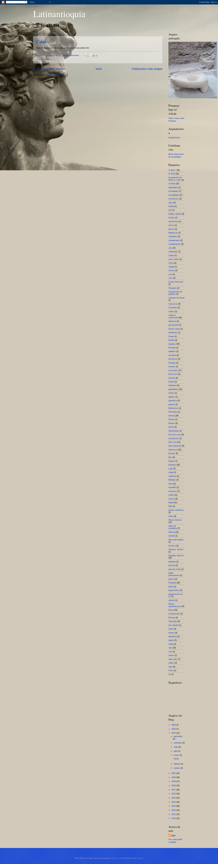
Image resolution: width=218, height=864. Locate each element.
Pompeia (172, 583)
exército (171, 378)
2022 (174, 733)
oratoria (171, 536)
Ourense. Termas (175, 549)
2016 (174, 794)
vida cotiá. (172, 659)
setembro (178, 743)
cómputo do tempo (176, 298)
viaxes (171, 655)
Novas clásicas (175, 520)
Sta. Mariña (173, 625)
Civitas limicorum (175, 282)
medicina (172, 476)
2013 (174, 806)
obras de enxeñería (172, 527)
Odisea (171, 532)
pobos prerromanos (173, 574)
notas (170, 516)
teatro (170, 629)
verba (170, 644)
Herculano (172, 412)
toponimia (172, 636)
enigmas (172, 344)
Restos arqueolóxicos (174, 605)
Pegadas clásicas (176, 555)
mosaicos (172, 491)
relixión (171, 600)
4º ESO (171, 174)
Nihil (170, 506)
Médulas (172, 480)
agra (173, 835)
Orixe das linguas (175, 540)
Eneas (171, 336)
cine (170, 274)
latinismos (172, 450)
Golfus (171, 393)
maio (176, 747)
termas (171, 633)
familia (171, 382)
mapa (170, 472)
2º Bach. (172, 170)
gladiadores (173, 389)
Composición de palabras (175, 293)
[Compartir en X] (90, 55)
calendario (172, 236)
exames (171, 366)
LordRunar (115, 858)
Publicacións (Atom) (55, 75)
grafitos (171, 397)
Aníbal (171, 206)
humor (171, 427)
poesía (48, 59)
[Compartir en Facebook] (93, 55)
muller (171, 495)
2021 (174, 773)
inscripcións (173, 438)
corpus (171, 311)
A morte (171, 183)
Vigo (170, 667)
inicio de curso (174, 434)
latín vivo (172, 442)
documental (173, 325)
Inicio (99, 68)
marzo (177, 755)
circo (170, 278)
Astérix (171, 217)
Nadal (170, 502)
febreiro (177, 764)
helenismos (173, 408)
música (171, 499)
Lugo (170, 468)
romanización (174, 614)
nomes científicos (176, 510)
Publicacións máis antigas (147, 68)
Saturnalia (172, 621)
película (171, 565)
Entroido (172, 348)
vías (170, 651)
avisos (171, 225)
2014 (174, 802)
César (171, 263)
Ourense (172, 546)
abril (176, 751)
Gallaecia (172, 385)
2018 (174, 785)
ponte (170, 586)
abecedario (173, 187)
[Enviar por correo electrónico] (85, 55)
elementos (172, 332)
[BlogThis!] (88, 55)
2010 (174, 818)
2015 (174, 798)
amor (170, 202)
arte (170, 210)
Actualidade (173, 195)
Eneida (171, 340)
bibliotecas (173, 233)
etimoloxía (172, 359)
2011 (174, 814)
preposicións (173, 590)
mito (170, 484)
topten (171, 640)
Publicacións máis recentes (49, 68)
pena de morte (174, 569)
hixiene (171, 419)
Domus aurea (174, 329)
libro (170, 457)
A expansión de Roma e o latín (175, 178)
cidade (171, 267)
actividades (173, 191)
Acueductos (173, 199)
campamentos (174, 244)
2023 (174, 729)
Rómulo (171, 617)
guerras (171, 404)
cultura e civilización (173, 316)
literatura (172, 465)
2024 (174, 725)
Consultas (172, 307)
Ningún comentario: (71, 55)
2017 (174, 790)
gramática (172, 400)
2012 (174, 810)
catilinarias (173, 251)
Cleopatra (172, 288)
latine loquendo (174, 446)
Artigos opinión (174, 214)
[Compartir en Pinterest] (96, 55)
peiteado (172, 562)
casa (170, 248)
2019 (174, 781)
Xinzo (170, 670)
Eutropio (172, 363)
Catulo (42, 41)
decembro (178, 736)
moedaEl (172, 487)
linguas (171, 461)
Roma (171, 610)
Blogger (140, 858)
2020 (174, 777)
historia (171, 416)
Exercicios (173, 374)
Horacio (171, 423)
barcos (171, 229)
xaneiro (177, 768)
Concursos (173, 304)
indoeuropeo (173, 431)
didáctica (172, 321)
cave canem (173, 259)
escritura (172, 355)
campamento (174, 240)
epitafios (172, 351)
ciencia (171, 270)
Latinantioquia (59, 14)
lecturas (171, 453)
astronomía (173, 221)
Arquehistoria (174, 137)
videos (171, 663)
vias (170, 648)
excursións (173, 370)
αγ (169, 674)
